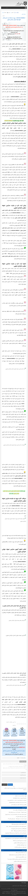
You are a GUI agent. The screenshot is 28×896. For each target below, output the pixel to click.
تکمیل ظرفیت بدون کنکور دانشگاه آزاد (20, 847)
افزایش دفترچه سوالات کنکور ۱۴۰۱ (21, 816)
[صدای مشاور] (21, 3)
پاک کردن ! (4, 784)
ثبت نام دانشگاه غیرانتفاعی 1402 (21, 852)
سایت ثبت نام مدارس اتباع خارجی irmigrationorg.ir (17, 802)
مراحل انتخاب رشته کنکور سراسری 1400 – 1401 (18, 830)
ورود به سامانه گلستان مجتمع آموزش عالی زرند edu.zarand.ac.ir (15, 838)
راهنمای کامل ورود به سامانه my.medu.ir (19, 798)
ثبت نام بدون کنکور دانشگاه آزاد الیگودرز (20, 861)
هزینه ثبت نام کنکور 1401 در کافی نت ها (19, 810)
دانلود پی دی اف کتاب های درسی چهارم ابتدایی (18, 804)
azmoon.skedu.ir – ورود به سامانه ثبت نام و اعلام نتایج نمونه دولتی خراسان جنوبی (14, 19)
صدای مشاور (17, 888)
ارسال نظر (10, 784)
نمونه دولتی (24, 14)
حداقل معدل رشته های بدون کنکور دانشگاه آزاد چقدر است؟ (17, 859)
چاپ (9, 12)
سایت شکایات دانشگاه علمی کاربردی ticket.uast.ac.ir (17, 855)
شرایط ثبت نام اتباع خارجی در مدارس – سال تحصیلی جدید (17, 800)
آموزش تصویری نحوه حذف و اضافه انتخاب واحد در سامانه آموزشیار (15, 814)
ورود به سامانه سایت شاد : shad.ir (20, 796)
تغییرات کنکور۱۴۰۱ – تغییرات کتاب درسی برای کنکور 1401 (17, 812)
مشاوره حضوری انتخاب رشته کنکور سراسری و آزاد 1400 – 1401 (16, 826)
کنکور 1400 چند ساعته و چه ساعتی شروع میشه (18, 828)
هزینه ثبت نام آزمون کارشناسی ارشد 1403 (19, 840)
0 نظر (12, 12)
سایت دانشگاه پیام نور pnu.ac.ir (21, 857)
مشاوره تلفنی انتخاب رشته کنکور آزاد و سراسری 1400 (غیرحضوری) (15, 833)
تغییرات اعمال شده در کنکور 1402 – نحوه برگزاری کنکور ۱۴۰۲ (17, 819)
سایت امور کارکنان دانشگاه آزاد (21, 845)
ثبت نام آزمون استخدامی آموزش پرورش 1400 (18, 824)
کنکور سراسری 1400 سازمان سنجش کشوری (19, 885)
